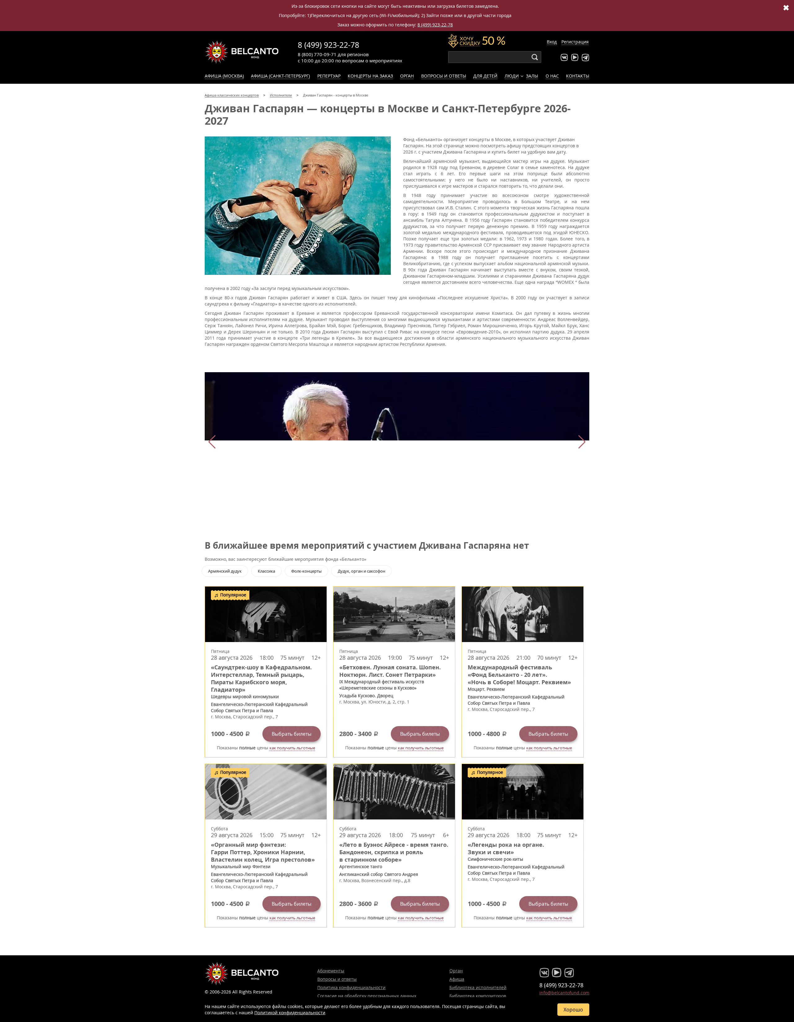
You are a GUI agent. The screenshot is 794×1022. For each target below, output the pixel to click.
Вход (552, 42)
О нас (552, 76)
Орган (407, 76)
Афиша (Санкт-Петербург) (280, 76)
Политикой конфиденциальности (289, 1012)
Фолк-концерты (306, 571)
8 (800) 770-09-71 (317, 54)
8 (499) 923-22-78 (435, 25)
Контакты (577, 76)
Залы (532, 76)
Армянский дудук (225, 571)
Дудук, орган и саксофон (361, 571)
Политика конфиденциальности (351, 987)
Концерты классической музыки (242, 52)
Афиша (456, 979)
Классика (266, 571)
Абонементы (330, 971)
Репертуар (329, 76)
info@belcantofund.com (564, 993)
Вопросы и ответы (443, 76)
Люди (512, 76)
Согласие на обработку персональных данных (366, 996)
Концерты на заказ (370, 76)
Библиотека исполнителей (477, 987)
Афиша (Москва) (224, 76)
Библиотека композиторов (477, 996)
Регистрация (575, 42)
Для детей (485, 76)
